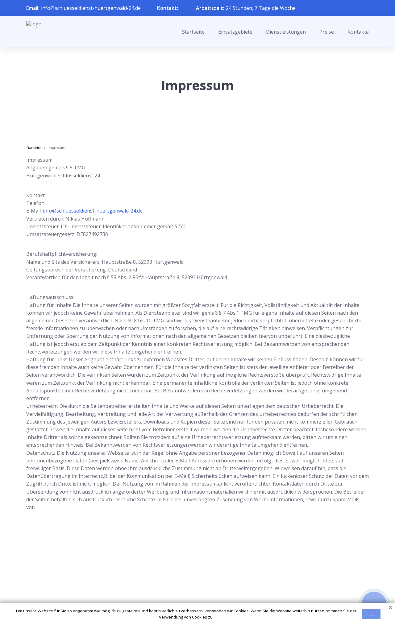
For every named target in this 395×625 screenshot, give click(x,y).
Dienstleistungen (286, 31)
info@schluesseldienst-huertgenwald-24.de (91, 8)
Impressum (194, 597)
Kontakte (358, 31)
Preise (326, 31)
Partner (189, 588)
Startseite (193, 31)
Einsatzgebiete (235, 31)
